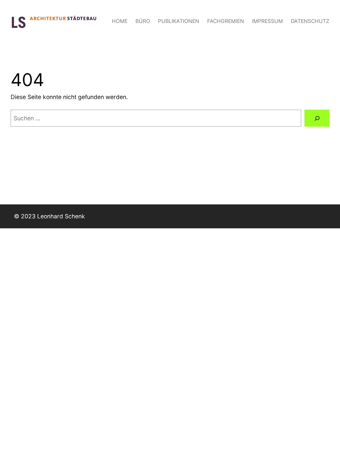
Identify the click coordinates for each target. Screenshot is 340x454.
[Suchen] (316, 118)
